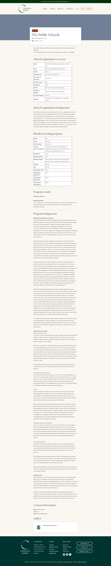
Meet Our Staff (67, 547)
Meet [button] (45, 9)
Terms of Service (68, 562)
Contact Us (66, 551)
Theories (51, 545)
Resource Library (53, 551)
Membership (52, 553)
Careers (65, 549)
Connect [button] (69, 9)
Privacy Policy (60, 562)
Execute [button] (60, 9)
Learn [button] (52, 9)
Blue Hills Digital (82, 562)
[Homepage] (24, 9)
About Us (65, 545)
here (73, 52)
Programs (51, 549)
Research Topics (53, 547)
